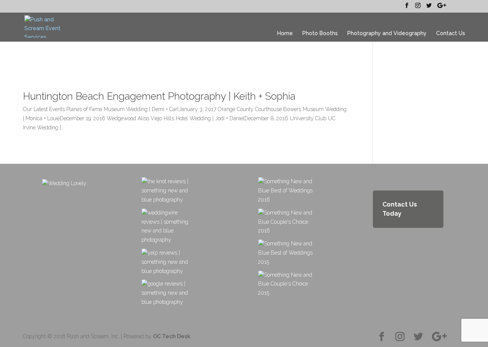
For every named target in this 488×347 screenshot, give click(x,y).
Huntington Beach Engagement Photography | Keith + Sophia (159, 96)
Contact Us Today (399, 209)
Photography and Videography (387, 33)
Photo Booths (320, 33)
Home (285, 33)
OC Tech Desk (171, 336)
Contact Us (450, 33)
